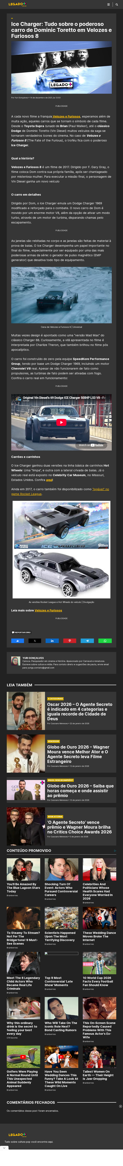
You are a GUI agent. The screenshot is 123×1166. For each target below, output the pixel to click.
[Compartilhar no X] (34, 641)
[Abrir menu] (108, 4)
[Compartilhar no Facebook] (17, 641)
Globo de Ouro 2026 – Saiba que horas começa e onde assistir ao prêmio (80, 790)
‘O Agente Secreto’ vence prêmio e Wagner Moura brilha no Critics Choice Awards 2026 (79, 827)
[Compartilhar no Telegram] (87, 641)
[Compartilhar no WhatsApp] (105, 641)
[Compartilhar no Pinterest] (69, 641)
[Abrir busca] (116, 4)
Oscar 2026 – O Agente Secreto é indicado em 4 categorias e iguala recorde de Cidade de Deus (79, 711)
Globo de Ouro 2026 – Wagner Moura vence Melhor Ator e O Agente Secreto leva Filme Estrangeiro (78, 754)
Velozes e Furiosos (48, 610)
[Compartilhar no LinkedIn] (52, 641)
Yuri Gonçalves (33, 657)
